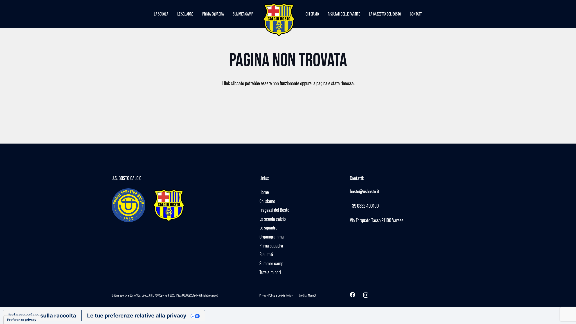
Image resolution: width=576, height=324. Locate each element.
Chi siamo (267, 201)
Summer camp (271, 263)
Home (264, 192)
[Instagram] (365, 295)
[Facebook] (352, 294)
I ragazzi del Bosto (274, 210)
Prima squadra (271, 246)
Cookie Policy (285, 295)
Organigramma (271, 237)
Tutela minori (270, 272)
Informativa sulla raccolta (42, 315)
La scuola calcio (272, 219)
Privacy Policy (267, 295)
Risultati (266, 254)
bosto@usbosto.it (364, 191)
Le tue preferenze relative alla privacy (136, 315)
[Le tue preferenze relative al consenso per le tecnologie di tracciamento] (22, 319)
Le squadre (268, 228)
